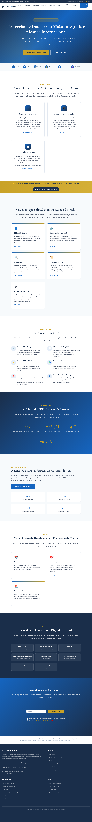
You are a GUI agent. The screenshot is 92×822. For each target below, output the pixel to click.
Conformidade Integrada (55, 758)
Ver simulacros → (19, 602)
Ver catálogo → (64, 132)
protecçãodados (9, 6)
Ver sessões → (18, 573)
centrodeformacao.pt (69, 656)
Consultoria (52, 767)
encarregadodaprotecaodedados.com (24, 656)
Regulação (36, 5)
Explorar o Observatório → (23, 486)
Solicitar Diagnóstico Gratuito (36, 52)
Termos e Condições (54, 793)
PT (86, 1)
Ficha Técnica (52, 790)
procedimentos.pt (22, 666)
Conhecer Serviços (60, 52)
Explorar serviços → (28, 132)
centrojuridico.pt (46, 656)
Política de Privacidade (55, 784)
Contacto (74, 5)
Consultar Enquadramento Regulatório (46, 189)
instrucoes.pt (46, 666)
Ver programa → (54, 575)
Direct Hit (31, 809)
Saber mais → (18, 246)
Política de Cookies (54, 787)
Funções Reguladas (54, 770)
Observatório (52, 5)
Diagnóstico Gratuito (84, 5)
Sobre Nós (67, 5)
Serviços (20, 5)
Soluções (43, 5)
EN (89, 1)
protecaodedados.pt (46, 647)
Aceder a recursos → (28, 169)
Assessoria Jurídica (54, 764)
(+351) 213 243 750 (7, 774)
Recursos (60, 5)
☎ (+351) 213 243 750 (29, 1)
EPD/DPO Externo (53, 755)
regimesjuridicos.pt (22, 647)
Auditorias (52, 761)
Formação (27, 5)
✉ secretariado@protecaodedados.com (12, 1)
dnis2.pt (69, 647)
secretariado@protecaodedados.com (12, 772)
